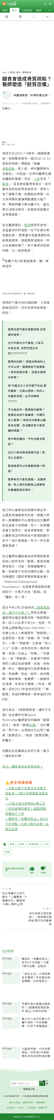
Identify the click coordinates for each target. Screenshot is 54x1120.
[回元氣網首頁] (11, 3)
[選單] (50, 4)
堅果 (27, 225)
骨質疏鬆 (8, 168)
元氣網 (11, 72)
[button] (50, 10)
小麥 (37, 179)
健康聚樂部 (28, 1102)
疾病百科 (11, 1108)
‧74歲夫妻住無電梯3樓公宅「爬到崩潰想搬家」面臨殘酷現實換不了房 (25, 808)
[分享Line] (20, 16)
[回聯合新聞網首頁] (4, 4)
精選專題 (40, 1102)
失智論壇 (27, 10)
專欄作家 (43, 1108)
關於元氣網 (14, 1102)
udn (4, 72)
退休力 (21, 1108)
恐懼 (32, 725)
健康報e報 (29, 1088)
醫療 (38, 10)
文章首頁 (31, 1108)
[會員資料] (45, 4)
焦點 (5, 10)
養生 (14, 10)
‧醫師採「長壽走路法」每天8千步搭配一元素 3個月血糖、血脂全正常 (27, 823)
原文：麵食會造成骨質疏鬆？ (22, 766)
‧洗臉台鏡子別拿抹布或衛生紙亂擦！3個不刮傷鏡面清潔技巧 (26, 793)
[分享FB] (7, 16)
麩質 (5, 184)
